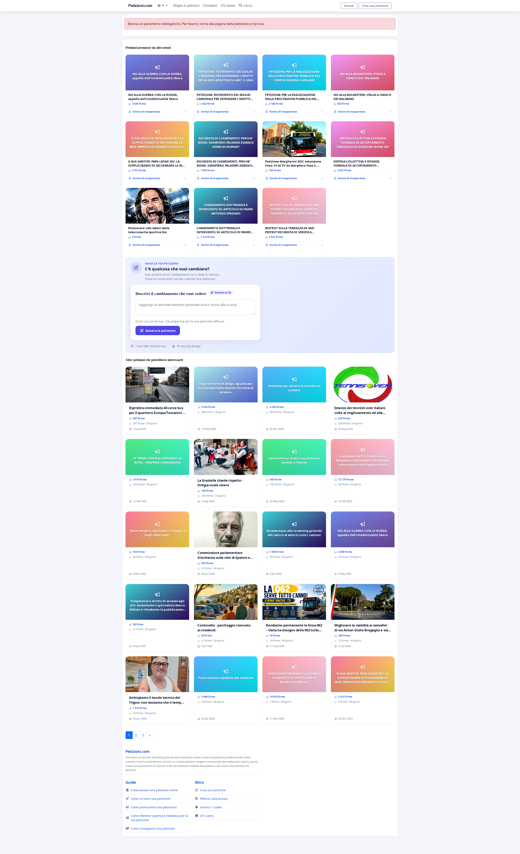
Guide (131, 782)
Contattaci (210, 5)
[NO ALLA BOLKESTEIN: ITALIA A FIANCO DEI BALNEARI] (362, 85)
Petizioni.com (140, 5)
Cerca (247, 5)
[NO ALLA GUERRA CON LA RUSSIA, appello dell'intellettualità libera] (157, 85)
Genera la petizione (160, 330)
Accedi (349, 5)
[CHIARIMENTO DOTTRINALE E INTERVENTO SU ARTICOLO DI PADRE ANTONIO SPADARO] (226, 219)
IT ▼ (165, 5)
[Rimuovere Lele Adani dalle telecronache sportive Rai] (157, 219)
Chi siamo (228, 5)
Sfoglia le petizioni (186, 5)
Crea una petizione (375, 5)
